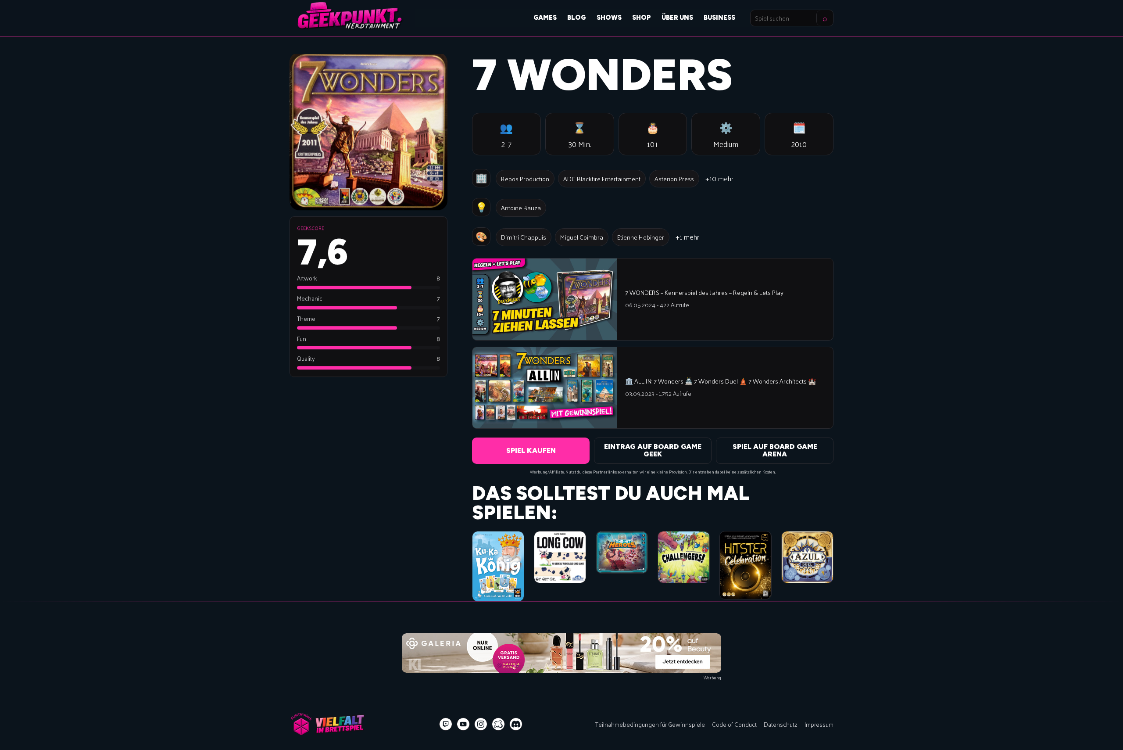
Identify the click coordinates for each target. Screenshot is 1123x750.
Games (545, 18)
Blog (576, 18)
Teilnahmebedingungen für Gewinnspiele (650, 724)
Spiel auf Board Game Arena (775, 450)
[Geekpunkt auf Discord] (515, 724)
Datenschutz (781, 724)
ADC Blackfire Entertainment (601, 178)
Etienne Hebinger (640, 237)
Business (719, 18)
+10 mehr (719, 178)
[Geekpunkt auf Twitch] (445, 724)
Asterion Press (674, 178)
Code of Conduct (734, 724)
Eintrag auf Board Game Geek (652, 450)
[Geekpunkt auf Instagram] (480, 724)
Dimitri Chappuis (523, 237)
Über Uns (677, 18)
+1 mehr (687, 236)
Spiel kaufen (531, 450)
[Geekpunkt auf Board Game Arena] (498, 724)
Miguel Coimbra (581, 237)
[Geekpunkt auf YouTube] (463, 724)
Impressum (819, 724)
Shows (609, 18)
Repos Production (525, 178)
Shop (641, 18)
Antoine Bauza (521, 207)
